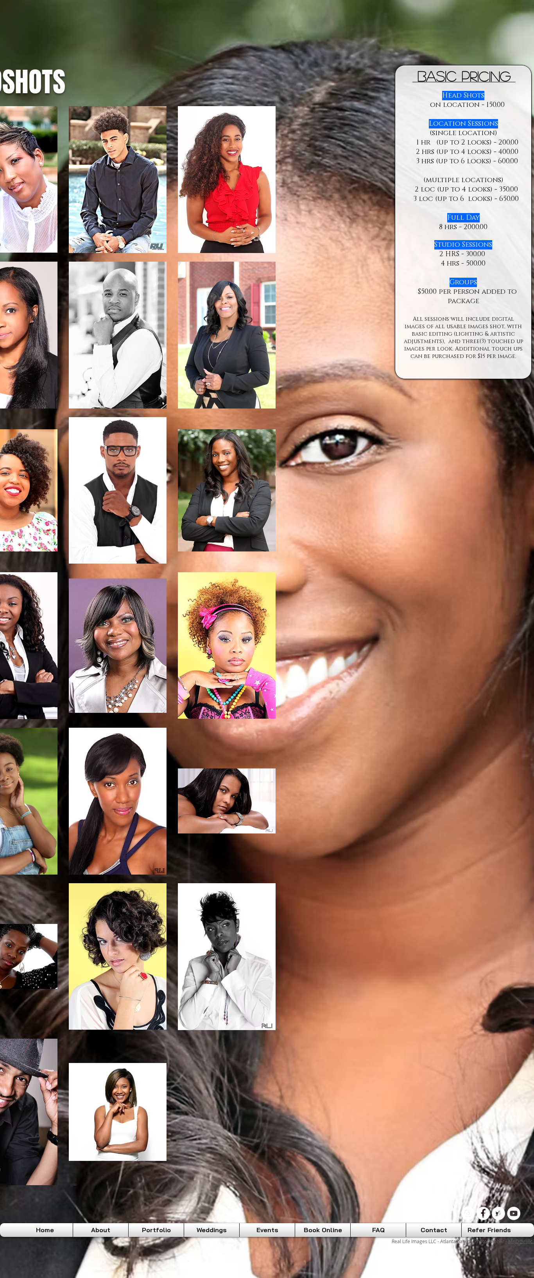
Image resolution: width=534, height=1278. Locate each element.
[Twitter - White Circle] (498, 1213)
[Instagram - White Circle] (468, 1213)
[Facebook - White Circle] (483, 1213)
